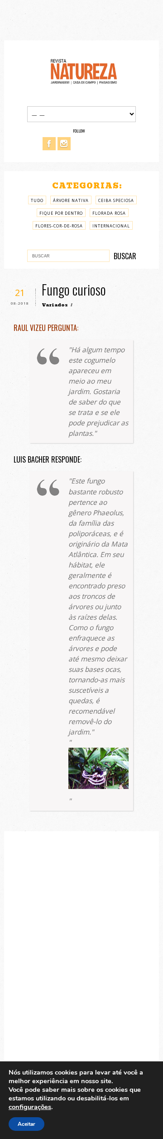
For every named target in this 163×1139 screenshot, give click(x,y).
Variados (55, 304)
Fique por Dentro (61, 213)
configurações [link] (30, 1106)
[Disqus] (81, 960)
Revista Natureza (84, 71)
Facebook (49, 143)
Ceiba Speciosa (116, 200)
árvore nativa (71, 200)
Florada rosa (109, 213)
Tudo (37, 200)
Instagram (64, 143)
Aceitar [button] (26, 1124)
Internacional (111, 226)
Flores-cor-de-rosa (59, 226)
